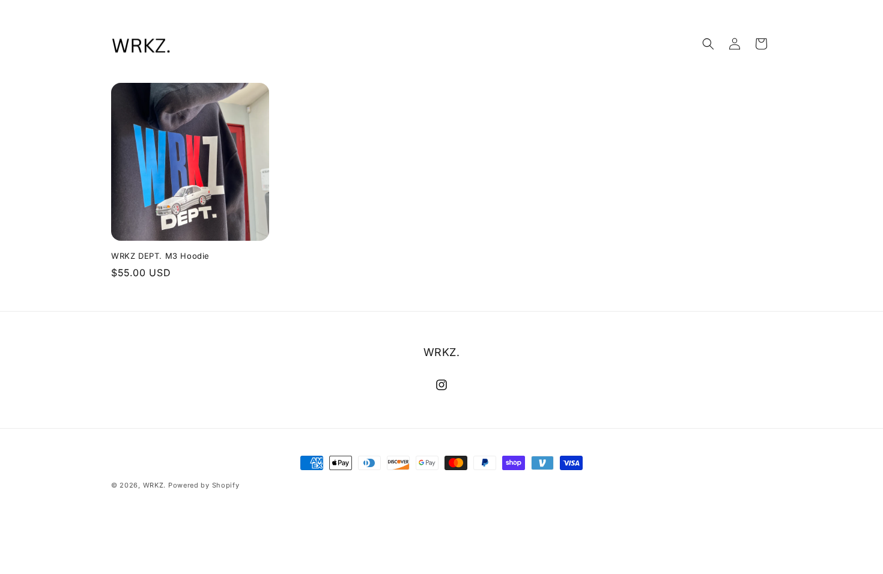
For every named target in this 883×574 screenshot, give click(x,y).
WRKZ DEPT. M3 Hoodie (160, 256)
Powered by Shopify (204, 485)
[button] (708, 44)
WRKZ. (154, 485)
